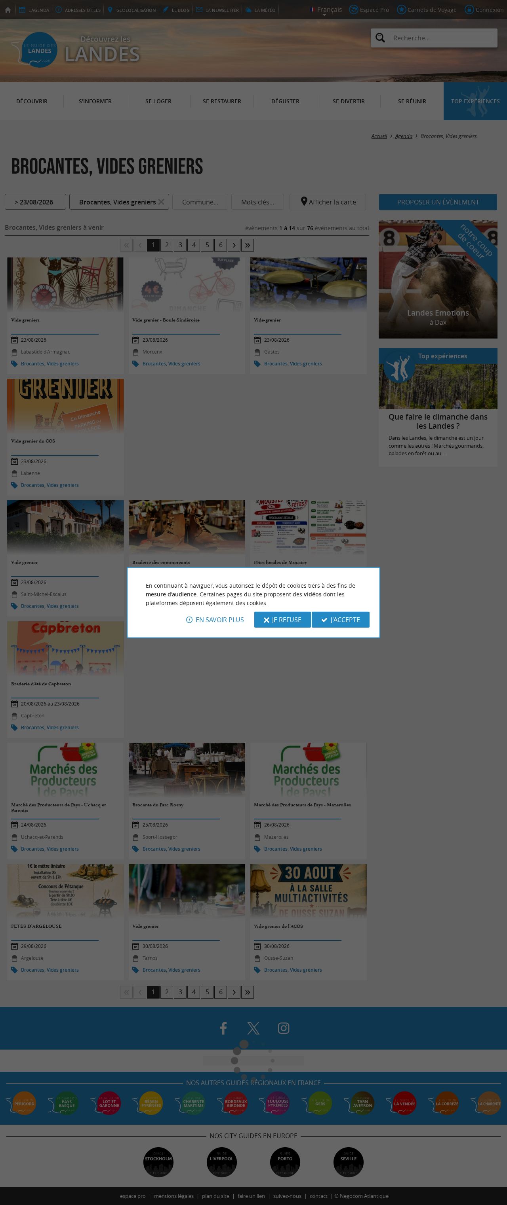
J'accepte (345, 619)
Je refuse (286, 619)
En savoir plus (220, 619)
